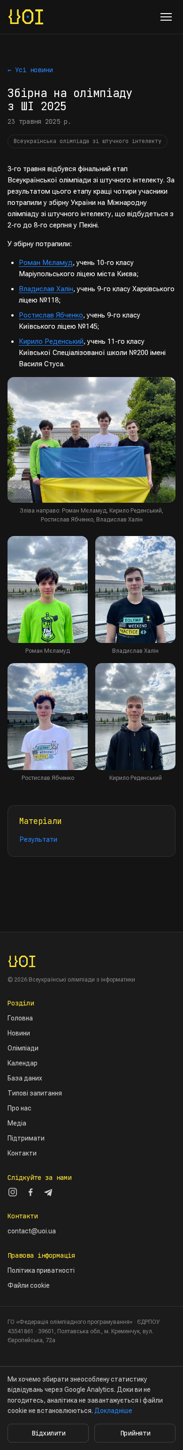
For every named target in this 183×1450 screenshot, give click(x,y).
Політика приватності (41, 1270)
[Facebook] (30, 1192)
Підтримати (26, 1138)
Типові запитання (35, 1093)
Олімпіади (23, 1048)
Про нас (19, 1108)
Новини (19, 1033)
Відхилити (48, 1433)
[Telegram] (48, 1192)
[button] (91, 440)
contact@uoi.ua (32, 1231)
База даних (25, 1078)
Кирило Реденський (51, 341)
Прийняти (135, 1433)
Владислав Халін (46, 289)
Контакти (22, 1153)
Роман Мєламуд (46, 262)
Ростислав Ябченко (51, 315)
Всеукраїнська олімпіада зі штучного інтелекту (87, 141)
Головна (20, 1018)
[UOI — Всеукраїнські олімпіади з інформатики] (26, 16)
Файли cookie (29, 1285)
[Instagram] (13, 1192)
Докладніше (113, 1410)
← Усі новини (30, 70)
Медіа (17, 1123)
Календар (23, 1063)
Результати (38, 839)
